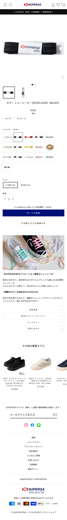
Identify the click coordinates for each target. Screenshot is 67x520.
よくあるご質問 (33, 455)
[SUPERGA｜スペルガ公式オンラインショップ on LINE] (39, 425)
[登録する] (55, 415)
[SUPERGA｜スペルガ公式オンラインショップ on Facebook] (32, 425)
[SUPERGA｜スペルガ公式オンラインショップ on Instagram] (26, 425)
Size (5, 179)
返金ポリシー (33, 469)
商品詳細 (33, 309)
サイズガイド (33, 322)
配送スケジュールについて (33, 316)
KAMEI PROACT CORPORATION (33, 479)
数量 (5, 193)
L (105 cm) (10, 184)
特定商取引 (33, 451)
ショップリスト (33, 442)
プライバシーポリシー (33, 446)
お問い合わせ (33, 328)
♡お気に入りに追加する (33, 223)
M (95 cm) (25, 184)
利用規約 (33, 464)
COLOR (11, 129)
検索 (33, 437)
